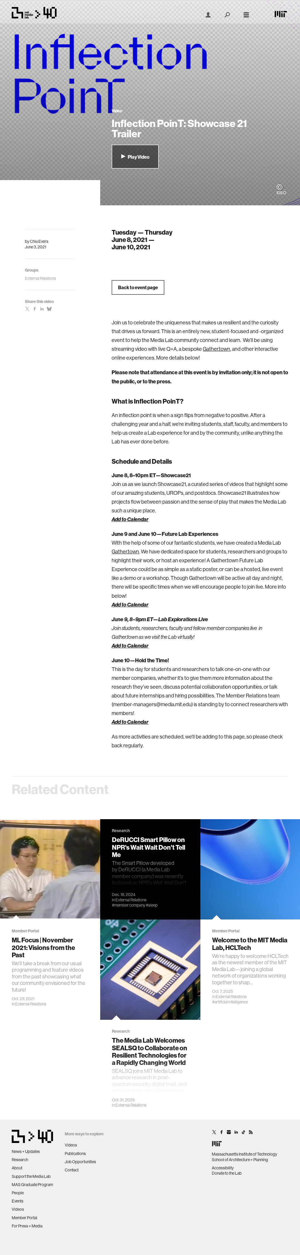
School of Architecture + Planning (240, 1159)
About (17, 1168)
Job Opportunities (80, 1161)
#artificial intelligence (230, 1002)
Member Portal (24, 1217)
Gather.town (216, 348)
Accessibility (223, 1168)
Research (20, 1159)
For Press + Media (27, 1226)
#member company (128, 905)
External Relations (30, 1004)
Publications (75, 1153)
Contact (72, 1170)
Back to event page (138, 287)
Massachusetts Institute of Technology (244, 1154)
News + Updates (26, 1151)
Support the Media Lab (31, 1176)
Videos (18, 1209)
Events (17, 1201)
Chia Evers (39, 241)
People (18, 1192)
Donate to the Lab (227, 1173)
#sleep (152, 905)
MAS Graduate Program (32, 1184)
